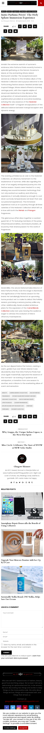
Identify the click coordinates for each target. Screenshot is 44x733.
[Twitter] (12, 707)
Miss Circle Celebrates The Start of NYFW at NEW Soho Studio (22, 446)
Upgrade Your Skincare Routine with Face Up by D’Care (21, 561)
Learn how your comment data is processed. (20, 657)
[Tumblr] (37, 707)
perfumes (5, 409)
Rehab (21, 210)
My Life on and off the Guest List (13, 406)
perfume (29, 406)
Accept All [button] (23, 728)
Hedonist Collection (9, 399)
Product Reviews (32, 11)
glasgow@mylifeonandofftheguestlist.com (22, 701)
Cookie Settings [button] (10, 728)
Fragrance (16, 11)
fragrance (6, 396)
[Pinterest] (25, 707)
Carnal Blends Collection (18, 393)
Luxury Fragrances (20, 402)
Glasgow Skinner (9, 21)
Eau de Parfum (34, 393)
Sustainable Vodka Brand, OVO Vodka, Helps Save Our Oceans (20, 598)
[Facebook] (6, 707)
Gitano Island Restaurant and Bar (23, 396)
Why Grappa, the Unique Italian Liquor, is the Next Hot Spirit (22, 433)
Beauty (4, 11)
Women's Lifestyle (18, 409)
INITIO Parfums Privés (26, 399)
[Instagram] (18, 707)
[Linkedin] (31, 707)
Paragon (31, 210)
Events (9, 11)
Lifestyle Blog (7, 402)
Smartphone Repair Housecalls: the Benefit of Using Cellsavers (20, 524)
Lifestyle (23, 11)
